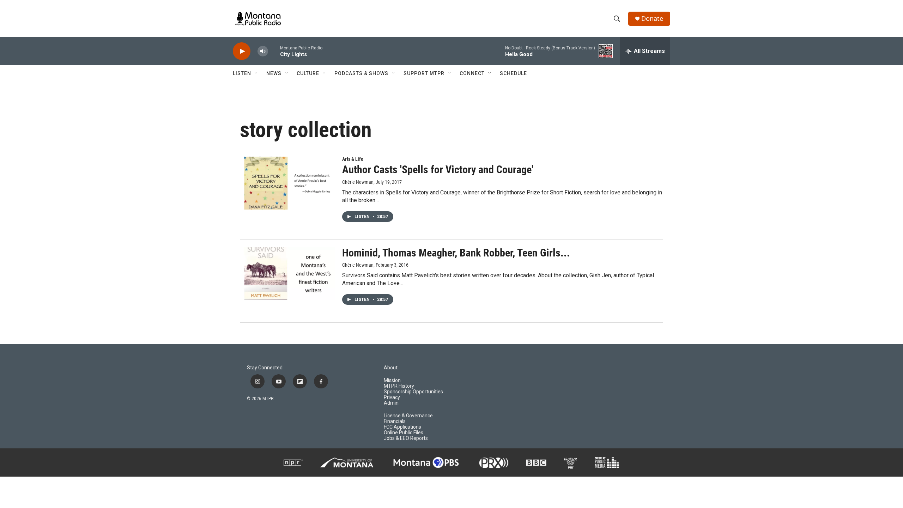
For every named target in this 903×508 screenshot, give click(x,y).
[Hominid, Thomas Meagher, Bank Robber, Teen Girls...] (287, 273)
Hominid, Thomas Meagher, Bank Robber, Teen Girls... (456, 253)
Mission (392, 380)
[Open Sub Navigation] (256, 73)
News (273, 73)
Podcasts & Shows (361, 73)
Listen (242, 73)
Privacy (392, 397)
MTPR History (399, 386)
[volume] (263, 51)
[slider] (274, 51)
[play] (241, 51)
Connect (472, 73)
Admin (391, 403)
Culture (308, 73)
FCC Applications (402, 427)
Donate (652, 18)
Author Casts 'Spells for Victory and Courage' (437, 169)
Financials (395, 421)
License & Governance (408, 415)
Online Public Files (403, 432)
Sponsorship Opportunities (413, 391)
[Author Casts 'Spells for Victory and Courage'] (287, 183)
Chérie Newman (358, 182)
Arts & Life (352, 159)
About (391, 367)
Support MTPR (424, 73)
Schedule (513, 73)
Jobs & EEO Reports (406, 438)
